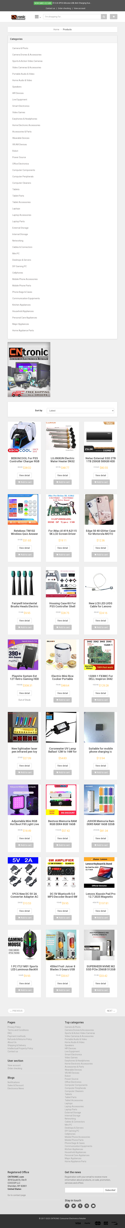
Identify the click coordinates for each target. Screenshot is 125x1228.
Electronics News (16, 1088)
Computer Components (23, 170)
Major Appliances (20, 324)
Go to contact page (17, 1195)
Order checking (64, 8)
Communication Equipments (26, 298)
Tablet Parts (18, 196)
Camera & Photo (20, 48)
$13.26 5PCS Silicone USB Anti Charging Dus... (72, 3)
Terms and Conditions (18, 1030)
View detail (24, 475)
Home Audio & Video (22, 80)
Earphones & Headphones (24, 119)
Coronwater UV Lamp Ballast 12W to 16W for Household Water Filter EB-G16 (62, 753)
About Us (12, 1042)
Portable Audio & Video (23, 74)
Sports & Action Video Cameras (27, 61)
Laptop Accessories (21, 215)
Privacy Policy (14, 1027)
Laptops (16, 208)
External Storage (20, 228)
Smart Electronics (20, 106)
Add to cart (26, 482)
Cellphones (17, 273)
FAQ (10, 1033)
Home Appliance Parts (23, 330)
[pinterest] (86, 1206)
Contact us (50, 8)
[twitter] (73, 1206)
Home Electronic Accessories (26, 125)
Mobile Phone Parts (21, 285)
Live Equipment (19, 99)
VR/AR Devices (19, 144)
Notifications (14, 1082)
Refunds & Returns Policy (20, 1039)
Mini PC (16, 253)
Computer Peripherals (23, 176)
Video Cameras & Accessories (26, 67)
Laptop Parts (18, 221)
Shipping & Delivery (17, 1045)
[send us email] (93, 1206)
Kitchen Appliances (21, 305)
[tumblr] (80, 1206)
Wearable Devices (20, 138)
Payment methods (17, 1036)
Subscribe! (110, 1190)
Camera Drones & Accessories (26, 54)
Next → (111, 1011)
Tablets (16, 189)
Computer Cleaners (21, 183)
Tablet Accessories (21, 202)
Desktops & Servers (21, 260)
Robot (15, 151)
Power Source (19, 157)
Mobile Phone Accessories (25, 279)
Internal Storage (20, 234)
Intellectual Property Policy (20, 1048)
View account (79, 8)
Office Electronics (20, 163)
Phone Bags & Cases (22, 292)
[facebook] (67, 1206)
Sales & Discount (16, 1085)
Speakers (16, 87)
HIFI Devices (18, 93)
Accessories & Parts (22, 131)
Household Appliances (23, 311)
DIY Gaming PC (19, 266)
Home (56, 29)
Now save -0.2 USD (43, 3)
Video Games (18, 112)
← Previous (16, 1011)
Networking (17, 240)
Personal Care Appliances (24, 317)
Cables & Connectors (22, 247)
